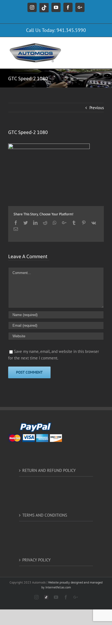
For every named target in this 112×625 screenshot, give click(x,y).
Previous (96, 107)
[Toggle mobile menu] (101, 45)
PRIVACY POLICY (36, 559)
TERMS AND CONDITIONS (44, 515)
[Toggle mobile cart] (79, 45)
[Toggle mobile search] (90, 45)
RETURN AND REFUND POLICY (49, 470)
